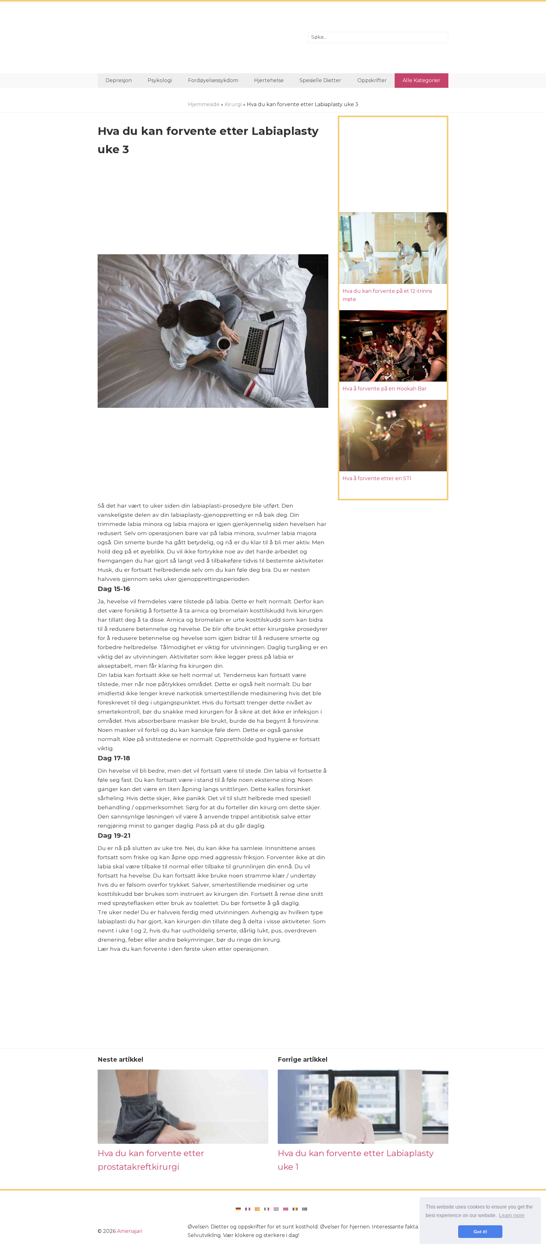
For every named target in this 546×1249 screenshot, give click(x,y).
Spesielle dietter (320, 80)
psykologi (160, 80)
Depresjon (119, 80)
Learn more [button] (512, 1215)
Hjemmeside (204, 104)
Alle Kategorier (421, 80)
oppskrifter (372, 80)
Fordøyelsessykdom (213, 80)
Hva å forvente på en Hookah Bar (385, 389)
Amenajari (129, 1231)
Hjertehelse (269, 80)
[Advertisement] (198, 37)
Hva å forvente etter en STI (377, 478)
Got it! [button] (480, 1231)
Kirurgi (233, 104)
